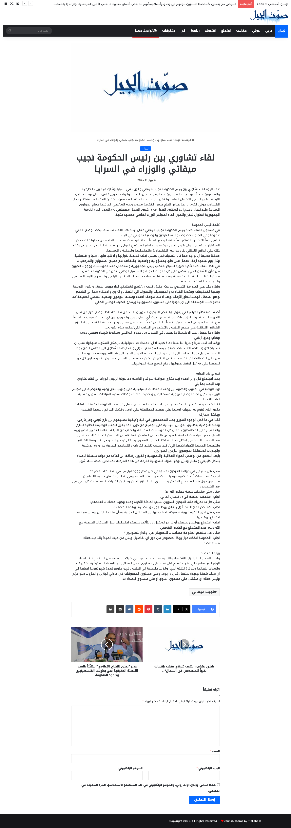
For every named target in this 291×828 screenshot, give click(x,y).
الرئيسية (187, 139)
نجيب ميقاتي (203, 592)
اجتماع (226, 30)
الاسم (215, 751)
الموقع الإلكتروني (130, 768)
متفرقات (168, 30)
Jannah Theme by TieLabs (241, 820)
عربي (268, 30)
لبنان (281, 30)
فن (183, 30)
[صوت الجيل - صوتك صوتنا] (268, 16)
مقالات (241, 30)
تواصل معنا (144, 30)
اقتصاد (210, 30)
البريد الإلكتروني (208, 768)
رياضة (195, 30)
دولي (256, 30)
